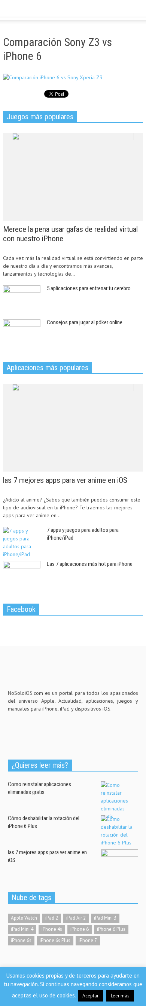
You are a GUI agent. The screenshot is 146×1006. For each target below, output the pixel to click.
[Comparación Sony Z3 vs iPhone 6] (53, 79)
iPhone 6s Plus (55, 940)
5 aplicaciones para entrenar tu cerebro (89, 288)
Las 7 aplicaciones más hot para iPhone (90, 564)
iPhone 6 (79, 929)
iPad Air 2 (76, 918)
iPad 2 (51, 918)
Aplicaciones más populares (47, 367)
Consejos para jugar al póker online (84, 322)
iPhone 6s (21, 940)
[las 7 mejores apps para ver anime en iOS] (73, 427)
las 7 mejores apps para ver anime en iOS (65, 480)
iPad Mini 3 (105, 918)
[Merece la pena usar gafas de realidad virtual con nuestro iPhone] (73, 176)
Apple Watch (24, 918)
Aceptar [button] (90, 996)
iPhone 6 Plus (111, 929)
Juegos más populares (40, 116)
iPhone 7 (88, 940)
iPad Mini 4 (22, 929)
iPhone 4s (52, 929)
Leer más (120, 996)
